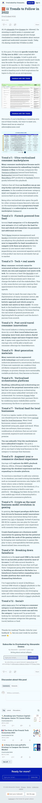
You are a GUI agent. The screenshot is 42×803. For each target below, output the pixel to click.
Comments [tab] (6, 686)
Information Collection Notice (20, 664)
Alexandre (10, 29)
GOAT (4, 193)
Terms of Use (30, 662)
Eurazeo (22, 29)
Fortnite (20, 519)
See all (5, 762)
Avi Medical (10, 310)
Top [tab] (4, 710)
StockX (13, 193)
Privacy (23, 787)
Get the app (31, 794)
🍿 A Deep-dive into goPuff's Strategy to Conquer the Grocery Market (15, 747)
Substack (11, 799)
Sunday (5, 238)
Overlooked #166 (7, 735)
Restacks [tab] (14, 686)
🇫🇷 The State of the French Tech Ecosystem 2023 (15, 731)
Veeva (22, 585)
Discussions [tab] (16, 710)
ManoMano (6, 178)
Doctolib (29, 273)
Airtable (17, 57)
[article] (21, 721)
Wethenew (6, 208)
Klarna (17, 492)
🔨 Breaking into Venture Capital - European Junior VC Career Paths (16, 717)
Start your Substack (16, 794)
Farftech (29, 178)
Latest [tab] (9, 710)
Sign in (38, 3)
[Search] (38, 710)
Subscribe (31, 3)
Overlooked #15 (7, 721)
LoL (12, 519)
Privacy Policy (36, 664)
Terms (29, 787)
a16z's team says (8, 605)
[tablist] (10, 686)
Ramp (8, 235)
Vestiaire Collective (10, 172)
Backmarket (7, 175)
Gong (28, 596)
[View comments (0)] (10, 25)
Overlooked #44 (7, 752)
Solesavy (17, 211)
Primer (27, 395)
